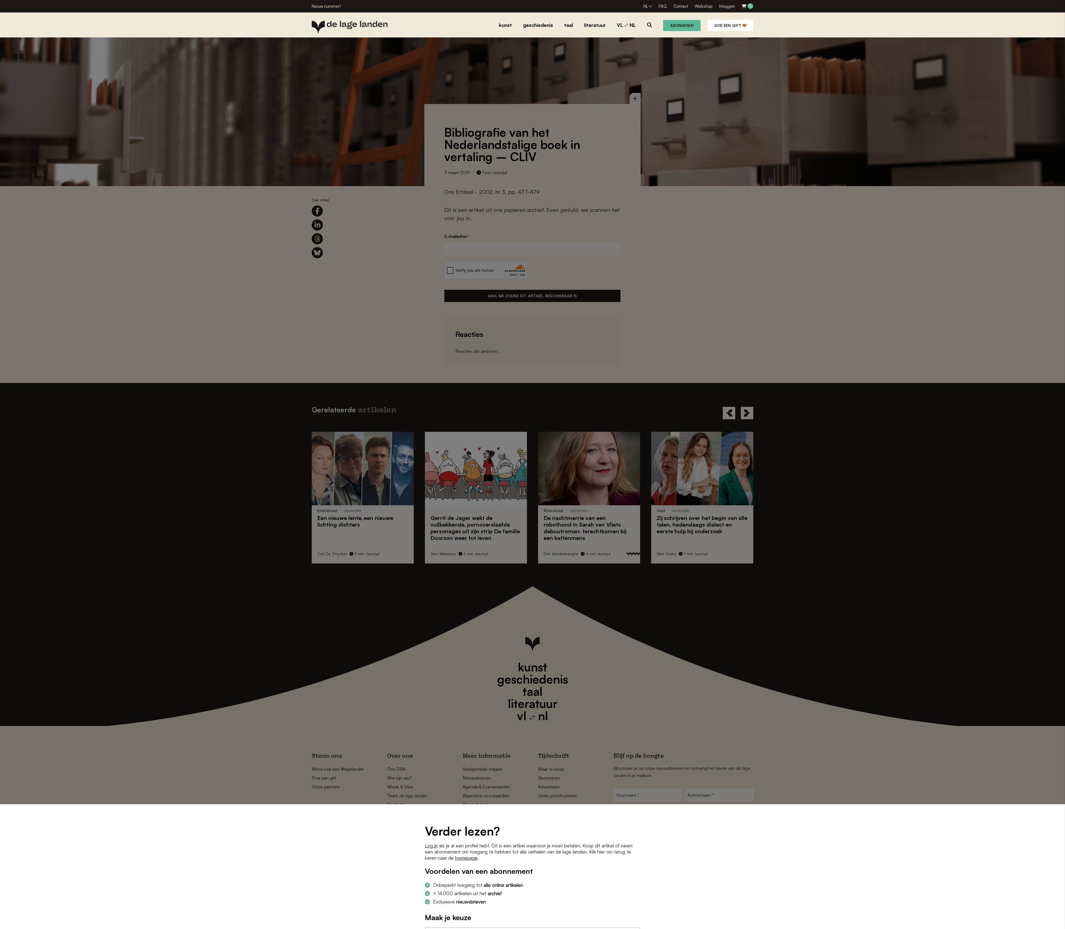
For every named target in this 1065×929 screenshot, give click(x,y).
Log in (431, 846)
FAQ (663, 6)
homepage (466, 858)
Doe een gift (728, 25)
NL (645, 6)
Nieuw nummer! (326, 6)
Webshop (703, 6)
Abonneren (682, 25)
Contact (680, 6)
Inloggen (727, 6)
